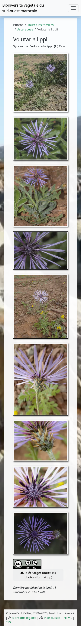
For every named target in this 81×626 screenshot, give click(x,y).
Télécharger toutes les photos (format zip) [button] (40, 575)
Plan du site (52, 618)
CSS (8, 622)
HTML (68, 618)
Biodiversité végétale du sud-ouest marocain (23, 8)
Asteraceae (25, 29)
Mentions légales (24, 618)
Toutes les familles (41, 25)
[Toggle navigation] (73, 8)
